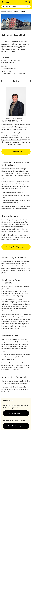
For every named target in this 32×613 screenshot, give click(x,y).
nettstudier (22, 173)
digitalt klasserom (10, 173)
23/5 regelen (24, 231)
